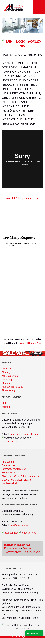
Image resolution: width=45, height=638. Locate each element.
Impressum (8, 461)
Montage (6, 383)
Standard (27, 548)
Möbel (5, 403)
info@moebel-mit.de (20, 525)
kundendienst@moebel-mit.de (26, 434)
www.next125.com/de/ (29, 343)
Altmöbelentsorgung (12, 386)
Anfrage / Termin (34, 633)
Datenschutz (8, 465)
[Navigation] (39, 7)
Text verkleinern (31, 552)
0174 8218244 (9, 441)
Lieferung (7, 379)
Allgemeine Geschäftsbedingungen (20, 476)
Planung (6, 372)
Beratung (7, 368)
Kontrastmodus (12, 548)
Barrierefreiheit (10, 483)
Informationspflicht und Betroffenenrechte (14, 471)
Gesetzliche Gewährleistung (17, 479)
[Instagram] (27, 532)
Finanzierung (8, 390)
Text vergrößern (12, 552)
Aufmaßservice (10, 376)
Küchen (6, 406)
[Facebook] (10, 532)
